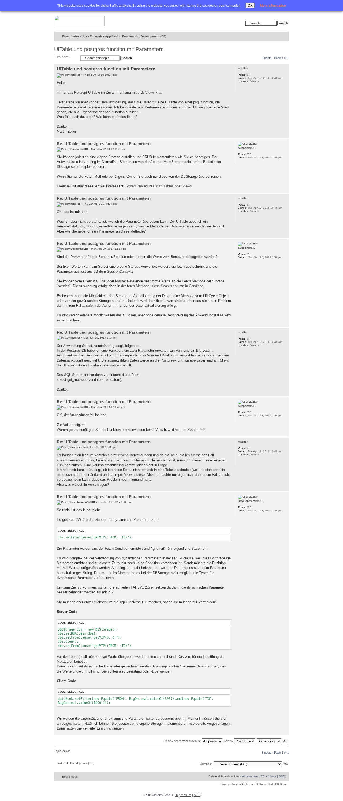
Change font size (274, 36)
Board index (70, 36)
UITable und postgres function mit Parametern (109, 49)
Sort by (229, 740)
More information (273, 5)
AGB (197, 795)
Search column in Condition (182, 286)
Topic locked (62, 56)
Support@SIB (79, 148)
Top (284, 135)
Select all (75, 530)
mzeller (75, 74)
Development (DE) (153, 36)
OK (250, 5)
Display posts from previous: (182, 740)
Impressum (183, 795)
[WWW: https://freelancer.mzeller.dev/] (240, 88)
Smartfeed (284, 36)
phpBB (240, 784)
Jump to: (206, 763)
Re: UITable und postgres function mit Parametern (104, 143)
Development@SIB (82, 501)
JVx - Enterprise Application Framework (110, 36)
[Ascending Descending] (273, 740)
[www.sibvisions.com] (79, 21)
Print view (266, 36)
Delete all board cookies (224, 776)
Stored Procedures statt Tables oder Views (158, 186)
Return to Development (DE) (75, 763)
